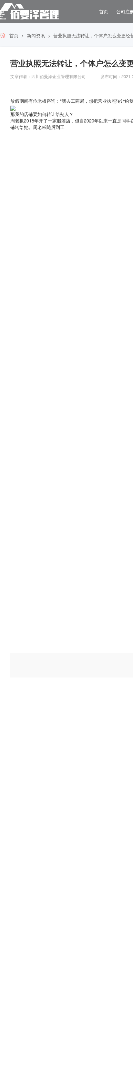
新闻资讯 (36, 35)
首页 (103, 11)
